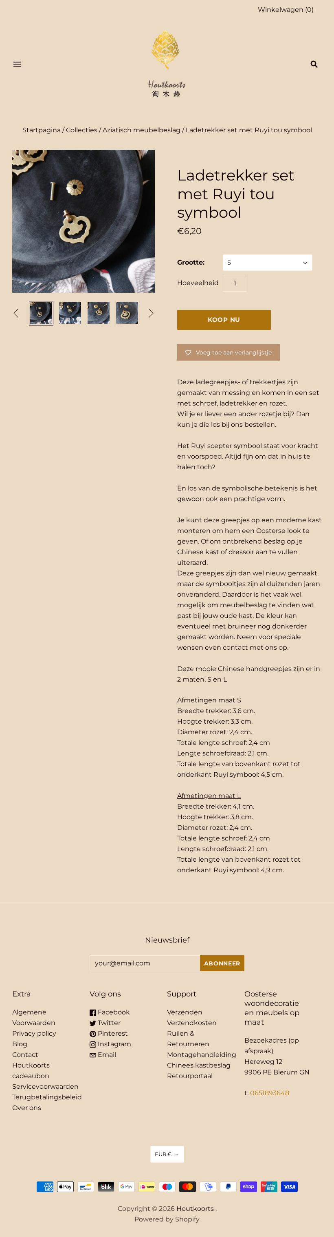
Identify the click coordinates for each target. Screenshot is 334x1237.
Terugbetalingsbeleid (47, 1097)
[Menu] (17, 64)
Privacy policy (34, 1033)
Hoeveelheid (198, 283)
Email (106, 1055)
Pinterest (112, 1033)
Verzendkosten (192, 1023)
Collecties (81, 130)
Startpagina (41, 130)
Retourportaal (190, 1076)
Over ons (26, 1108)
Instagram (113, 1044)
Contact (25, 1055)
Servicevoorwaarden (45, 1086)
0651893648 (269, 1093)
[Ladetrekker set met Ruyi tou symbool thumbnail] (70, 313)
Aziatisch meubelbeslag (141, 130)
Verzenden (184, 1012)
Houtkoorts (195, 1208)
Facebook (113, 1012)
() (286, 9)
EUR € (163, 1154)
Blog (19, 1044)
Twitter (108, 1023)
